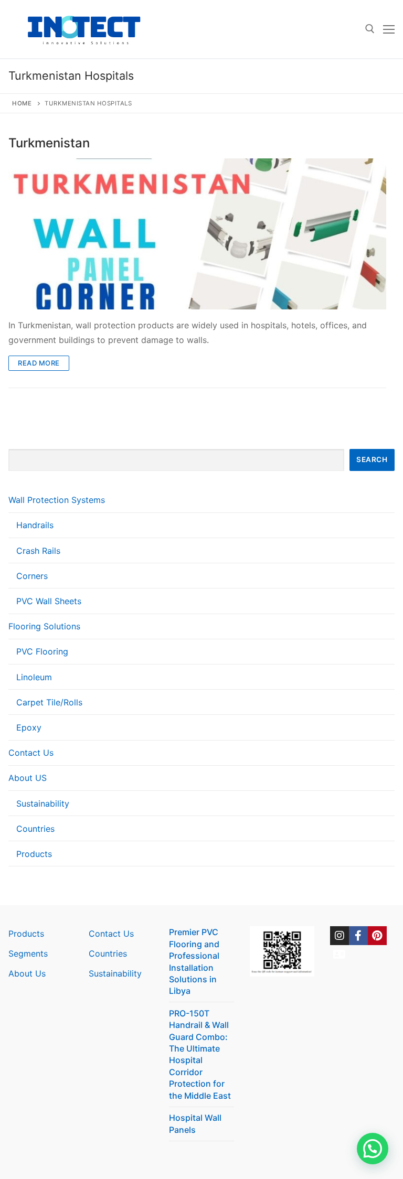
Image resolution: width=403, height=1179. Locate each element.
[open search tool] (370, 29)
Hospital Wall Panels (195, 1123)
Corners (32, 576)
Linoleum (34, 677)
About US (27, 778)
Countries (35, 828)
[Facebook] (358, 935)
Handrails (35, 525)
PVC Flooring (42, 651)
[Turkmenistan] (197, 233)
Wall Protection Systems (56, 500)
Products (34, 854)
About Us (27, 973)
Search (371, 459)
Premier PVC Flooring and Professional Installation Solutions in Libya (194, 961)
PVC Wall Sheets (48, 601)
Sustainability (42, 803)
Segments (28, 953)
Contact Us (31, 752)
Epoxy (28, 727)
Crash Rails (38, 550)
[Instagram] (339, 935)
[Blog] (339, 954)
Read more (39, 363)
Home (21, 103)
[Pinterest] (377, 935)
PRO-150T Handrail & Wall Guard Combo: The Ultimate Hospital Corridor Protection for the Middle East (200, 1054)
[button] (372, 1148)
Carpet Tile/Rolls (49, 702)
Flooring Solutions (44, 626)
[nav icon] (389, 29)
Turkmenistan (49, 143)
